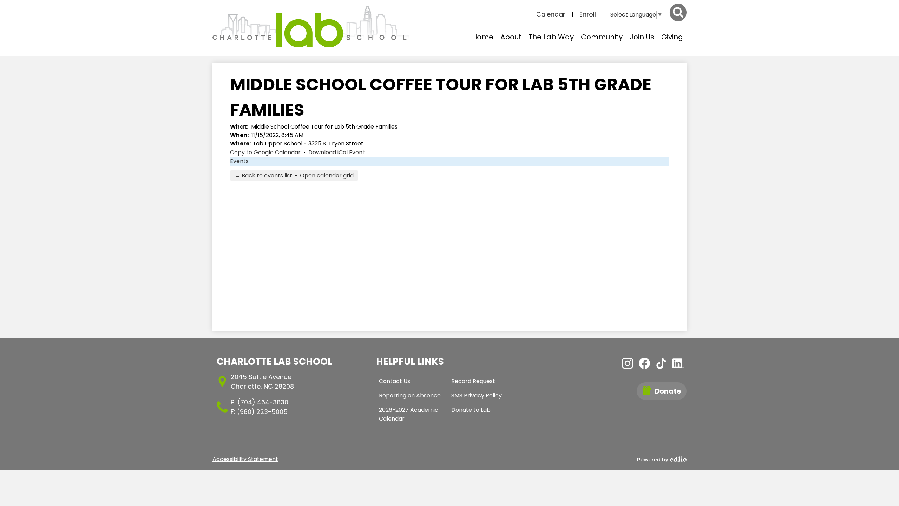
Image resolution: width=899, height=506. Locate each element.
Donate (668, 391)
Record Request (473, 381)
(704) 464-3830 (262, 402)
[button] (511, 37)
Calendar (550, 14)
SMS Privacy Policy (476, 395)
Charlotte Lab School (274, 361)
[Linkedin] (678, 363)
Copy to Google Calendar (265, 152)
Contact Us (394, 381)
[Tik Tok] (661, 363)
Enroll (587, 14)
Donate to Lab (471, 410)
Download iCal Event (336, 152)
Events (239, 161)
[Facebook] (644, 363)
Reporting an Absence (410, 395)
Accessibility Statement (245, 459)
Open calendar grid (327, 175)
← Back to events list (263, 175)
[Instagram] (627, 363)
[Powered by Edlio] (662, 459)
